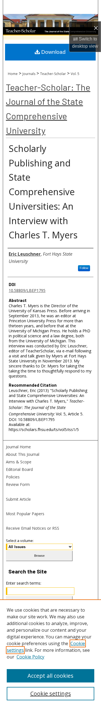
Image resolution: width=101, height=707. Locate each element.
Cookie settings (50, 693)
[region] (50, 653)
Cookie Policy (30, 657)
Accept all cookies (50, 675)
